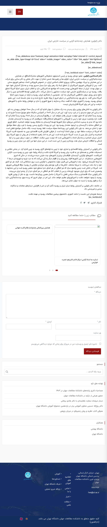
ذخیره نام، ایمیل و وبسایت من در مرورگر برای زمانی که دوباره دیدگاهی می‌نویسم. (64, 344)
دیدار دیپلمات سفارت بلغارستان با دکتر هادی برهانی (82, 400)
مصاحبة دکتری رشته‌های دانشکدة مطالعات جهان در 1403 (79, 390)
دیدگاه (97, 292)
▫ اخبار (68, 496)
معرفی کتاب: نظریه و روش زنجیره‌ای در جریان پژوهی (81, 411)
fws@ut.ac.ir (92, 3)
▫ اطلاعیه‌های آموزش (68, 478)
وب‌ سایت (97, 332)
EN (19, 11)
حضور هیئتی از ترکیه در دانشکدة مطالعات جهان (83, 395)
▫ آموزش (58, 473)
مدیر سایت (71, 49)
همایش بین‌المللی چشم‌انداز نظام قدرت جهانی (32, 227)
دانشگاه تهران (97, 434)
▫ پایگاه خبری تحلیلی (53, 489)
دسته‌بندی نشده (57, 49)
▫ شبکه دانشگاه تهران (53, 484)
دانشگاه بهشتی (97, 429)
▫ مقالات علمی (67, 503)
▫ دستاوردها (57, 479)
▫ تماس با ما (68, 490)
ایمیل (48, 321)
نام (99, 321)
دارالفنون (94, 522)
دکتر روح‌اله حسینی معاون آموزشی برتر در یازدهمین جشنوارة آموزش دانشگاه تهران (69, 406)
